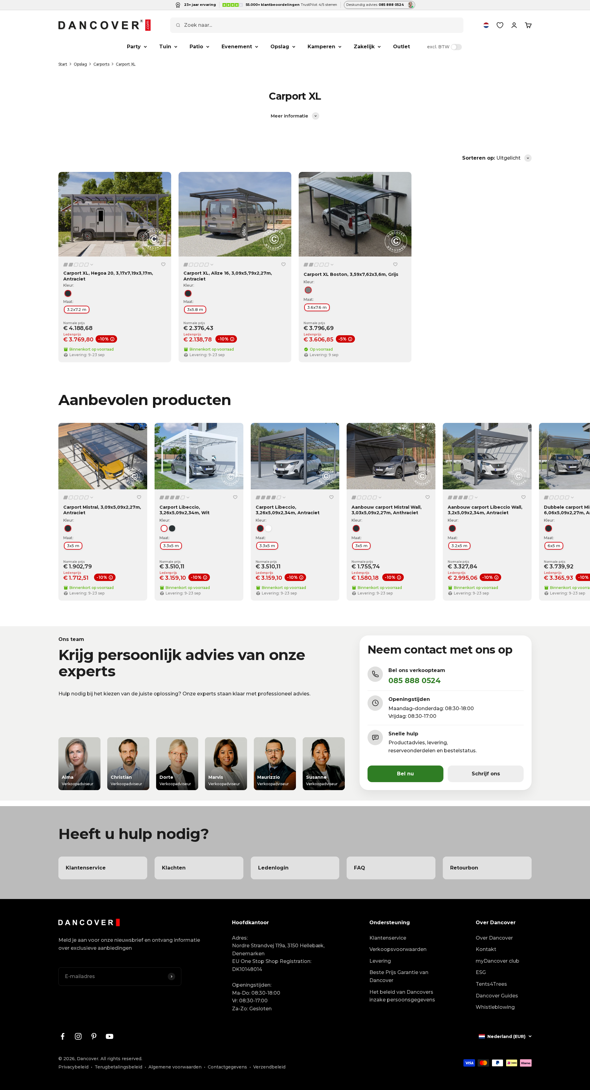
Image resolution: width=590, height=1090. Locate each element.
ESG (481, 972)
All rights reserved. (121, 1058)
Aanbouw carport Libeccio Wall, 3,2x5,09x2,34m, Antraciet (485, 509)
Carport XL (126, 64)
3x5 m (73, 545)
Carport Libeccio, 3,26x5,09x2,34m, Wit (184, 509)
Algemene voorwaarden (175, 1067)
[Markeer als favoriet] (163, 264)
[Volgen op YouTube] (109, 1036)
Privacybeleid (73, 1067)
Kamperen (321, 47)
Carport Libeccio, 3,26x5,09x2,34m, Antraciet (288, 509)
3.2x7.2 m (76, 309)
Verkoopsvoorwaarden (398, 949)
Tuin (165, 47)
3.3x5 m (171, 545)
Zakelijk (364, 47)
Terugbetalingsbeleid (118, 1067)
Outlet (401, 47)
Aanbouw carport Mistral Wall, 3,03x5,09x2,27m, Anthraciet (387, 509)
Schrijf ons (486, 774)
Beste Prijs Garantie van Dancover (398, 976)
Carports (101, 64)
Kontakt (486, 949)
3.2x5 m (459, 545)
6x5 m (554, 545)
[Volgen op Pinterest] (94, 1036)
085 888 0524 (414, 680)
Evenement (237, 47)
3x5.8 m (195, 309)
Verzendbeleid (269, 1067)
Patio (196, 47)
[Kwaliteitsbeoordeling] (78, 264)
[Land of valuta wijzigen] (486, 25)
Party (134, 47)
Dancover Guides (497, 996)
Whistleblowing (495, 1007)
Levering (380, 961)
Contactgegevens (227, 1067)
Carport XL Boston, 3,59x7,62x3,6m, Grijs (351, 274)
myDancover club (497, 961)
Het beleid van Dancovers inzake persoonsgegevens (402, 996)
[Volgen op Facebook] (62, 1036)
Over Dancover (494, 938)
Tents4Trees (491, 984)
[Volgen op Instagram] (78, 1036)
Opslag (279, 47)
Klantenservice (387, 938)
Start (62, 64)
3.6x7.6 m (317, 307)
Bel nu (405, 774)
